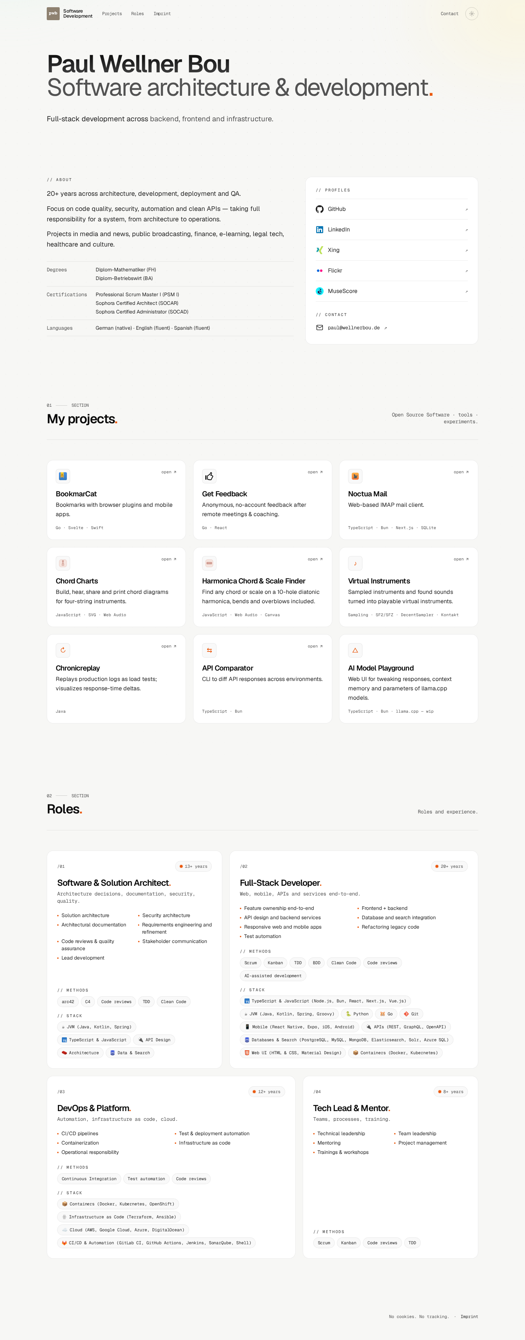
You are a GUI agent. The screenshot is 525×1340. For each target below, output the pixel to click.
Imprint (162, 13)
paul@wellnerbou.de (357, 327)
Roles (137, 13)
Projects (112, 13)
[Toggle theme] (471, 13)
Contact (449, 13)
